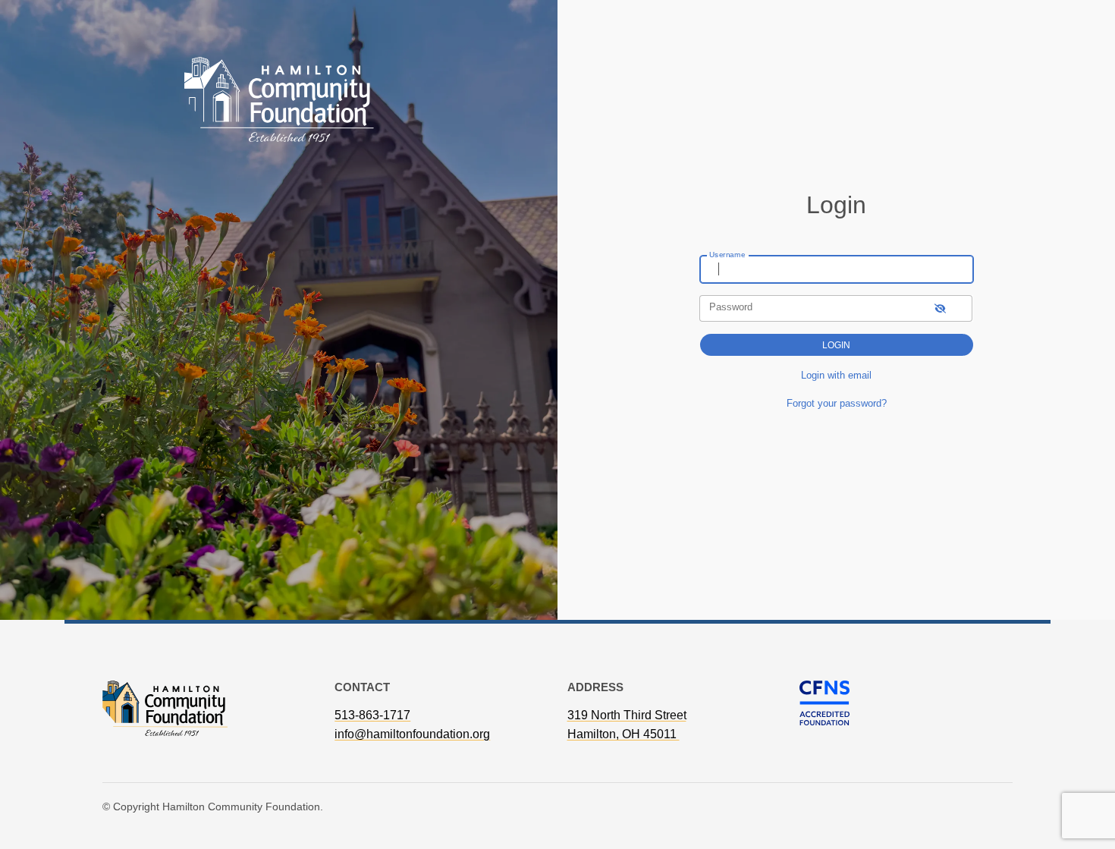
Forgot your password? (837, 403)
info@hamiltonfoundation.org (412, 734)
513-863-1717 (372, 715)
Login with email (836, 375)
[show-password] (940, 308)
